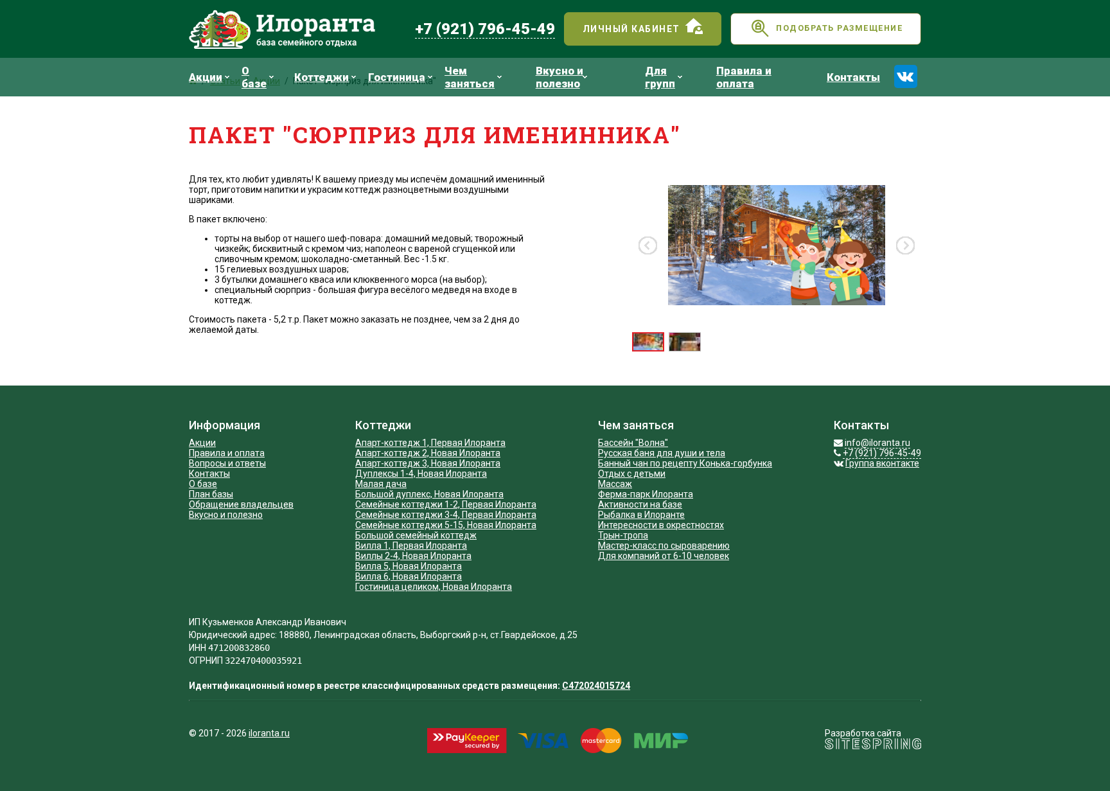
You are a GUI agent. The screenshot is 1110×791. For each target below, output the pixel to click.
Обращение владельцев (241, 504)
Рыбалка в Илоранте (641, 515)
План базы (211, 494)
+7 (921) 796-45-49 (485, 29)
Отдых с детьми (631, 473)
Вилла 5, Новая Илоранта (408, 566)
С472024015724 (596, 685)
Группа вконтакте (882, 463)
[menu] (539, 77)
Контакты (209, 473)
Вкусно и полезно (226, 515)
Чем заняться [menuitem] (470, 77)
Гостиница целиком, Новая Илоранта (433, 587)
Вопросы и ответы (227, 463)
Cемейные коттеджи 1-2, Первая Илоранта (445, 504)
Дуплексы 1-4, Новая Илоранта (421, 473)
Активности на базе (640, 504)
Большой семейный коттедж (416, 535)
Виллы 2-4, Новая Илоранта (413, 556)
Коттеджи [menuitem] (321, 77)
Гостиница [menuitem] (396, 77)
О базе (203, 484)
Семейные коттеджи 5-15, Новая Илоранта (445, 525)
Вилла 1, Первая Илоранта (411, 545)
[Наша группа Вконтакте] (905, 76)
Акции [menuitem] (205, 77)
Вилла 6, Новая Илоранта (408, 576)
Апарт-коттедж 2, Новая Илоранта (427, 453)
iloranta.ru (269, 733)
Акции (202, 443)
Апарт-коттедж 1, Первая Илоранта (430, 443)
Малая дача (381, 484)
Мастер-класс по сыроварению (664, 545)
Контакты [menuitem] (853, 77)
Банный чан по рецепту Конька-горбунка (685, 463)
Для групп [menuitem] (660, 77)
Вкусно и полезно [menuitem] (559, 77)
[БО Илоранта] (297, 29)
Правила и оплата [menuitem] (743, 77)
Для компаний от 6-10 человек (663, 556)
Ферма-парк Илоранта (645, 494)
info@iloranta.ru (877, 443)
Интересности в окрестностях (661, 525)
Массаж (615, 484)
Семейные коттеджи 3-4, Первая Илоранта (445, 515)
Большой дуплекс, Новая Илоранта (429, 494)
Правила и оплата (227, 453)
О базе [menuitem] (254, 77)
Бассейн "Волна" (633, 443)
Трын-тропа (623, 535)
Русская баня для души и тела (661, 453)
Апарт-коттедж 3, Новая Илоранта (427, 463)
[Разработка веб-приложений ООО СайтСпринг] (873, 746)
